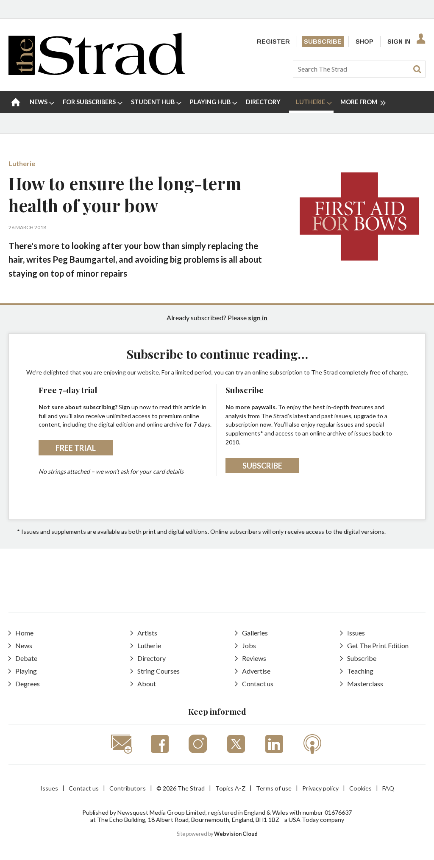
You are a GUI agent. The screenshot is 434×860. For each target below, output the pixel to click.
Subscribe (323, 41)
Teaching (360, 671)
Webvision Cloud (236, 834)
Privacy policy (320, 788)
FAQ (388, 788)
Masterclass (365, 684)
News (23, 645)
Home (24, 633)
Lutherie (21, 163)
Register (273, 41)
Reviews (254, 658)
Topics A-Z (230, 788)
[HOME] (15, 102)
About (146, 684)
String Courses (158, 671)
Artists (147, 633)
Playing (26, 671)
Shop (364, 41)
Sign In (398, 41)
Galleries (255, 633)
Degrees (27, 684)
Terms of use (274, 788)
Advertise (256, 671)
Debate (26, 658)
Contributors (127, 788)
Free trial (76, 447)
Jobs (249, 645)
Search (417, 69)
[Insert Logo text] (96, 72)
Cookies (360, 788)
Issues (356, 633)
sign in (257, 317)
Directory (151, 658)
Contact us (257, 684)
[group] (360, 102)
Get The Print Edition (378, 645)
